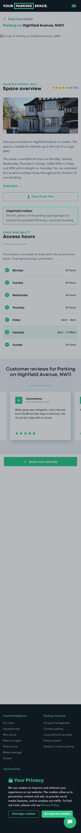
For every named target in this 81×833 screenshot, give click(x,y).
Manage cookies (23, 814)
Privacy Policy (50, 805)
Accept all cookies (57, 814)
